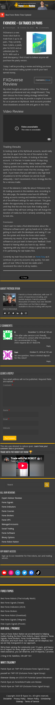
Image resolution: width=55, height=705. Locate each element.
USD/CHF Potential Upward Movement (35, 678)
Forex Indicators (9, 507)
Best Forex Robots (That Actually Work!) (18, 598)
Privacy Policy (20, 699)
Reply (48, 346)
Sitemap (19, 701)
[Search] (46, 484)
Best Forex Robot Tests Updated (18, 15)
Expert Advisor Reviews (12, 498)
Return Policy (33, 699)
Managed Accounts (10, 524)
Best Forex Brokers (9, 611)
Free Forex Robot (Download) (13, 615)
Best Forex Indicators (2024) (13, 607)
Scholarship (46, 699)
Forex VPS (6, 520)
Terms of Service (32, 701)
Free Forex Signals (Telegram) (13, 620)
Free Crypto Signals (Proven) (13, 624)
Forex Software (8, 533)
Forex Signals (7, 502)
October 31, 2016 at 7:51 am (41, 352)
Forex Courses (8, 511)
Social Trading (8, 529)
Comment (8, 385)
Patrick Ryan (10, 28)
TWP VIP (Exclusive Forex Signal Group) (32, 669)
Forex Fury (40, 257)
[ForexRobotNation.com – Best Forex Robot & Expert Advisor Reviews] (27, 5)
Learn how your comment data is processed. (24, 447)
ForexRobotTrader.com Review (28, 682)
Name (6, 410)
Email (6, 419)
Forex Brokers (8, 515)
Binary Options (8, 537)
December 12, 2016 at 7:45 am (40, 332)
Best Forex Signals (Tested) (12, 603)
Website (6, 428)
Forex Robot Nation (10, 542)
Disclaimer (7, 699)
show (48, 80)
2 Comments (44, 28)
